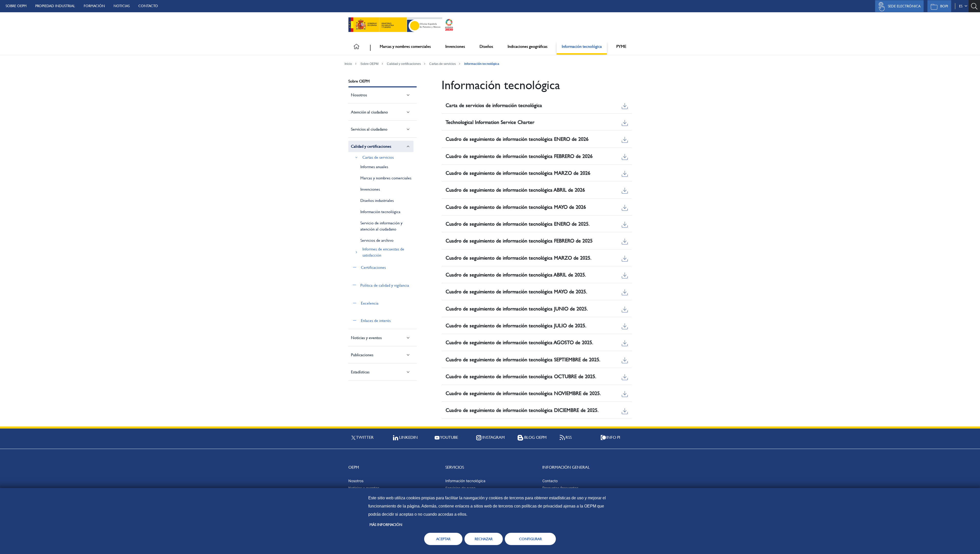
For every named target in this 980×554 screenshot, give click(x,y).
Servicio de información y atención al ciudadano (381, 226)
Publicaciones (362, 354)
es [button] (961, 6)
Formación (94, 6)
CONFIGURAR (530, 539)
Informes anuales (374, 166)
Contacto (148, 6)
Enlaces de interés (376, 320)
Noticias (122, 6)
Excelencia (369, 303)
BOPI (944, 6)
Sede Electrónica (904, 6)
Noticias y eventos (366, 337)
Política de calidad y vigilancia (384, 285)
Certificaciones (373, 267)
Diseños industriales (377, 200)
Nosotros (359, 95)
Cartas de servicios (442, 64)
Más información (386, 525)
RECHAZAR (484, 539)
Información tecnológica (582, 46)
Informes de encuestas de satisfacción (383, 252)
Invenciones (455, 46)
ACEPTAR (443, 539)
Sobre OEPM (16, 6)
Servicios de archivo (377, 240)
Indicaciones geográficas (527, 46)
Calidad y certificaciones (404, 64)
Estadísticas (360, 372)
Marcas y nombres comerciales (405, 46)
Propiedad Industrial (55, 6)
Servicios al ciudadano (369, 129)
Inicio (348, 64)
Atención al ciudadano (369, 112)
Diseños (486, 46)
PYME (621, 46)
